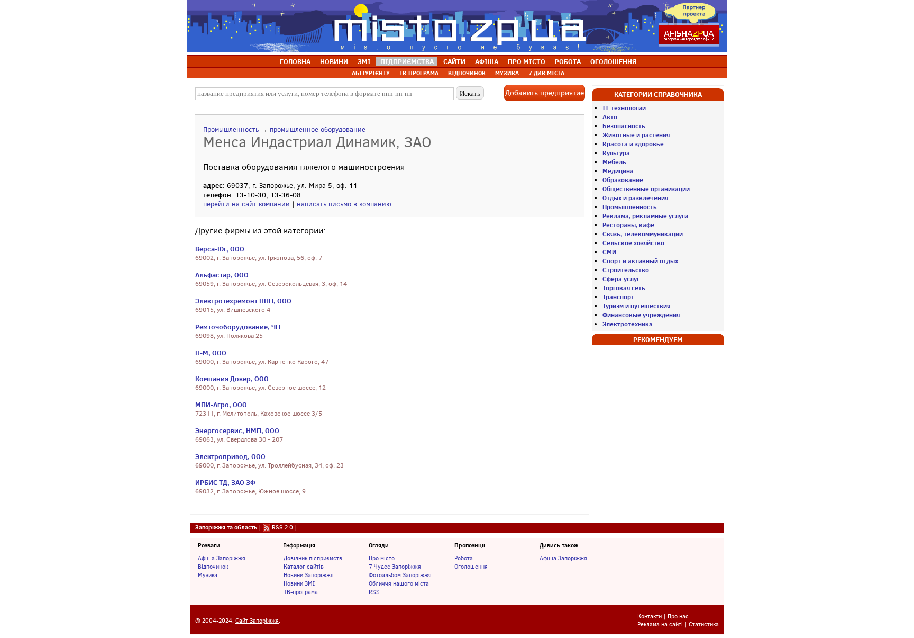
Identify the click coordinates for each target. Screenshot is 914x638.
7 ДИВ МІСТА (546, 73)
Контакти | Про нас (663, 617)
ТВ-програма (301, 592)
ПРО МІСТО (526, 61)
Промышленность (231, 129)
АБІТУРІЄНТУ (371, 73)
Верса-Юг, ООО (219, 249)
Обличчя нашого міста (399, 583)
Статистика (704, 624)
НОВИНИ (334, 61)
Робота (463, 558)
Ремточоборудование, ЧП (237, 326)
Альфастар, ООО (222, 275)
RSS (374, 592)
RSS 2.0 (282, 527)
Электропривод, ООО (230, 456)
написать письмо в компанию (344, 204)
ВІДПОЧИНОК (467, 73)
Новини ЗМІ (299, 583)
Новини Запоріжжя (309, 575)
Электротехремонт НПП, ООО (243, 300)
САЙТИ (454, 61)
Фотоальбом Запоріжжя (400, 575)
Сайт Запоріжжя (257, 621)
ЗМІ (364, 61)
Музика (207, 575)
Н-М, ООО (210, 352)
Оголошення (471, 566)
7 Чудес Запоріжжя (395, 566)
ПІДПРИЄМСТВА (407, 61)
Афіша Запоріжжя (221, 558)
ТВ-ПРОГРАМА (418, 73)
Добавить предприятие (544, 93)
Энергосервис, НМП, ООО (237, 430)
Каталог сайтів (304, 566)
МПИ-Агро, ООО (221, 404)
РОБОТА (568, 61)
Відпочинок (213, 566)
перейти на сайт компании (246, 204)
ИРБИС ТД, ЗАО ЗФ (225, 482)
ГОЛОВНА (295, 61)
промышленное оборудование (317, 129)
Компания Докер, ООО (232, 378)
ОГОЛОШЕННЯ (613, 61)
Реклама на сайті (660, 624)
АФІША (486, 61)
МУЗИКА (507, 73)
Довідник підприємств (313, 558)
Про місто (382, 558)
